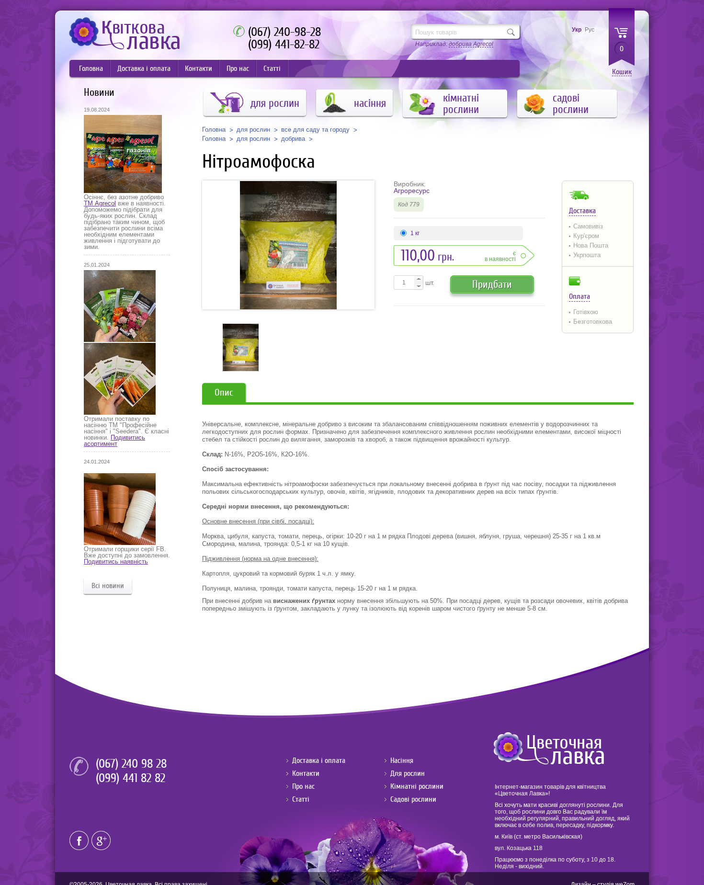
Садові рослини (413, 799)
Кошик (622, 72)
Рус (589, 29)
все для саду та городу (315, 129)
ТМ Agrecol (100, 203)
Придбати (492, 284)
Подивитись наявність (116, 561)
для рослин (253, 129)
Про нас (238, 68)
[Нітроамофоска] (288, 245)
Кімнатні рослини (416, 786)
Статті (272, 68)
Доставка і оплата (143, 68)
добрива (293, 139)
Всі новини (107, 585)
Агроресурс (412, 190)
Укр (576, 29)
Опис (224, 392)
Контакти (198, 68)
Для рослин (407, 773)
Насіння (401, 760)
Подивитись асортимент (114, 440)
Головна (91, 68)
